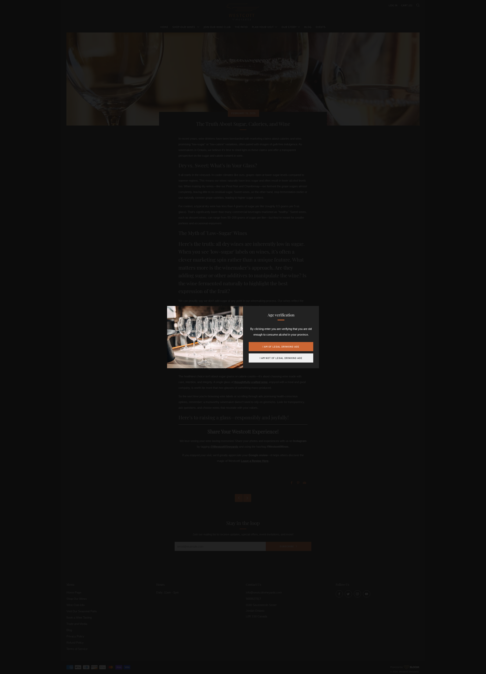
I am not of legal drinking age (281, 358)
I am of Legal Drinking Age (281, 346)
